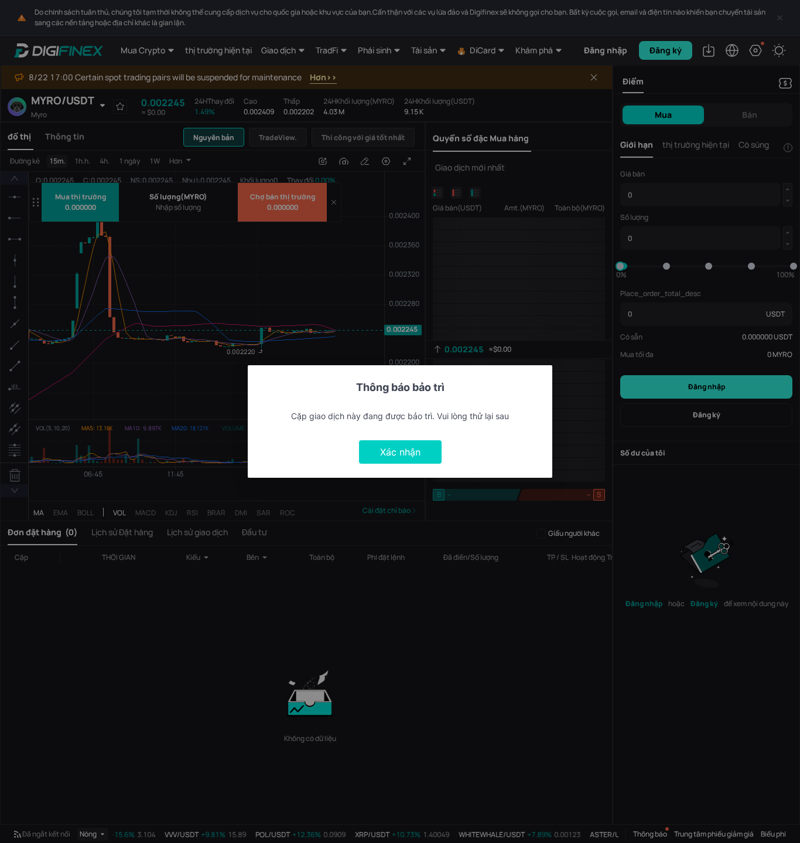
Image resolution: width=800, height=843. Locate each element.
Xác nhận (400, 452)
